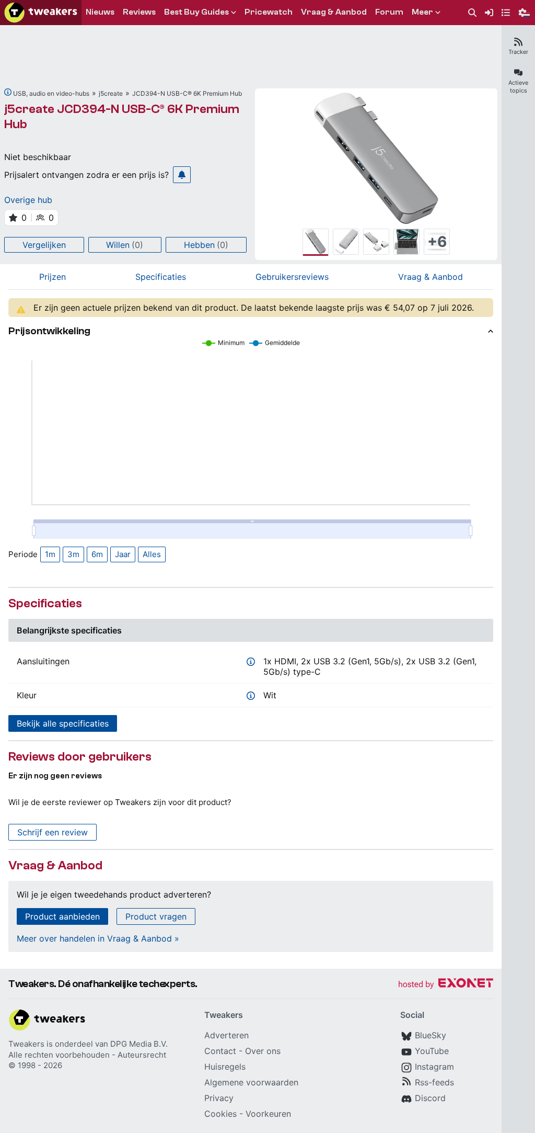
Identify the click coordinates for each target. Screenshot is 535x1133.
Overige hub (28, 200)
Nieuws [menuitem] (100, 12)
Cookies (220, 1113)
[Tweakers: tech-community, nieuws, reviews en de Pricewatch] (41, 12)
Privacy (219, 1098)
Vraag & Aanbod (430, 276)
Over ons (263, 1051)
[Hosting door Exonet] (445, 985)
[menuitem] (472, 13)
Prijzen (52, 276)
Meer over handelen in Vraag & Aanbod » (98, 938)
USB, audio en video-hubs (51, 93)
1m (50, 554)
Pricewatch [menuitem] (269, 12)
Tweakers (26, 1044)
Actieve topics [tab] (518, 86)
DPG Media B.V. (139, 1044)
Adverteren (226, 1035)
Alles (152, 554)
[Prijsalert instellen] (182, 174)
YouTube (432, 1051)
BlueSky (430, 1035)
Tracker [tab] (518, 51)
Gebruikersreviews (292, 276)
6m (97, 554)
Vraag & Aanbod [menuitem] (334, 12)
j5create (111, 93)
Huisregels (225, 1066)
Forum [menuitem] (389, 12)
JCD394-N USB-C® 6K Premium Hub (187, 93)
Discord (430, 1098)
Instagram (434, 1066)
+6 (437, 242)
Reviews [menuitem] (139, 12)
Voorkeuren (268, 1113)
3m (73, 554)
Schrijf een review (52, 832)
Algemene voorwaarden (251, 1082)
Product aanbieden (62, 916)
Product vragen (156, 916)
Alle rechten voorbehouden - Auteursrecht (87, 1055)
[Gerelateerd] (7, 92)
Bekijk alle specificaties (63, 723)
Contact (220, 1051)
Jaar (123, 554)
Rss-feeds (434, 1082)
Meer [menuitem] (422, 12)
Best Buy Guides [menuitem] (196, 12)
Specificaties (160, 276)
